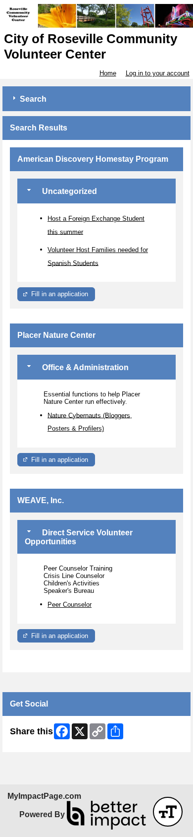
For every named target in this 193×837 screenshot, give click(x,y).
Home (107, 73)
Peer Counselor (70, 604)
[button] (168, 812)
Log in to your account (158, 73)
